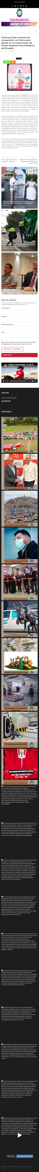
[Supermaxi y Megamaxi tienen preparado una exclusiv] (19, 988)
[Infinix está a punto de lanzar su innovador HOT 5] (19, 840)
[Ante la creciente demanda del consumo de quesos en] (19, 951)
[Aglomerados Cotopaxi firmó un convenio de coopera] (19, 472)
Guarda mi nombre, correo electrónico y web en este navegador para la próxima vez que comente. (18, 343)
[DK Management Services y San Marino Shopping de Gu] (19, 656)
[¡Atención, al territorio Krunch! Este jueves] (19, 767)
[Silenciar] (32, 381)
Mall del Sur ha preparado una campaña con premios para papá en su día (29, 161)
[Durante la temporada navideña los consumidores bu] (19, 1098)
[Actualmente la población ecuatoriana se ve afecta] (19, 545)
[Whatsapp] (6, 61)
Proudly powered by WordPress (9, 1166)
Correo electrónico (7, 324)
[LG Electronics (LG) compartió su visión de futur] (19, 730)
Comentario (5, 308)
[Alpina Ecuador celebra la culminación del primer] (19, 1061)
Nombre (4, 316)
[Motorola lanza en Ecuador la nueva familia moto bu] (19, 914)
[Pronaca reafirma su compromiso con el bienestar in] (19, 435)
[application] (19, 373)
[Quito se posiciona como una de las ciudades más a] (19, 509)
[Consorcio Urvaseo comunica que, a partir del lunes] (19, 877)
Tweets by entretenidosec (9, 398)
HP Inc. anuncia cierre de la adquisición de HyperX (9, 160)
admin (3, 51)
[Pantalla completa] (35, 381)
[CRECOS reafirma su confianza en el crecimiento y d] (19, 582)
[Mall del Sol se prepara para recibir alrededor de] (19, 1025)
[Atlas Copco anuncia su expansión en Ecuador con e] (19, 619)
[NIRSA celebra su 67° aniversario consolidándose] (19, 1135)
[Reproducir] (4, 381)
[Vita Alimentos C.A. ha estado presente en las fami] (19, 693)
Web (2, 332)
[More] (13, 61)
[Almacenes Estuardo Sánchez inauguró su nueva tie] (19, 803)
